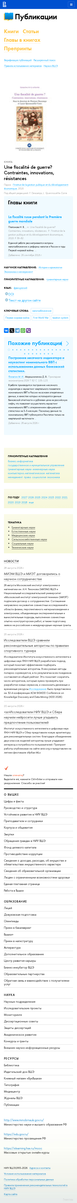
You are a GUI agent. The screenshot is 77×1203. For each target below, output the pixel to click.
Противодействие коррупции (23, 854)
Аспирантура (12, 947)
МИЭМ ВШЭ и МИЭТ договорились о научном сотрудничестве (32, 576)
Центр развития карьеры (20, 961)
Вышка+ (9, 934)
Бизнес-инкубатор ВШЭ (19, 967)
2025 (37, 497)
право (27, 477)
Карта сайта (10, 1194)
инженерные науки (44, 469)
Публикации (36, 17)
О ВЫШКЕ (11, 794)
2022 (58, 497)
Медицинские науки (23, 535)
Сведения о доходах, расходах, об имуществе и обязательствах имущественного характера (35, 862)
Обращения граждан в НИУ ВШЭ (25, 841)
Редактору (68, 1199)
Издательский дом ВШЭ (19, 1072)
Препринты (18, 48)
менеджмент (15, 477)
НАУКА (9, 995)
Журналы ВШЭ (13, 1098)
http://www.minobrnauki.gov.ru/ (24, 1120)
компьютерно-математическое (26, 473)
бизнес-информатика (20, 461)
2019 (18, 502)
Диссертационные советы (21, 1021)
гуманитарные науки (20, 469)
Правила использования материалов (23, 66)
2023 (51, 497)
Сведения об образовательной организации (32, 871)
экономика (53, 477)
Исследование (38, 689)
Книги (11, 31)
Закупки (9, 834)
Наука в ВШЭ (51, 66)
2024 (44, 497)
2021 (65, 497)
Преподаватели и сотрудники (23, 821)
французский (20, 288)
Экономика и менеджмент (18, 271)
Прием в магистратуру (18, 941)
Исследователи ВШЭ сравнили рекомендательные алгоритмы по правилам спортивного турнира (36, 645)
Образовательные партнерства (24, 974)
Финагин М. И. (16, 376)
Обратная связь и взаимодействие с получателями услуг (36, 982)
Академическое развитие (20, 1034)
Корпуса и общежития (18, 827)
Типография (11, 1085)
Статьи (31, 31)
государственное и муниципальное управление (36, 465)
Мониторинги (13, 1015)
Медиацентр (12, 1091)
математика (53, 473)
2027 (24, 497)
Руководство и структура (20, 808)
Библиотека (11, 1065)
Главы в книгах (22, 39)
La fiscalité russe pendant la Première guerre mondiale (35, 219)
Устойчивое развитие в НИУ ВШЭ (25, 814)
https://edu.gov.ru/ (16, 1134)
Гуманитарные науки (23, 527)
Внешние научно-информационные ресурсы (32, 1048)
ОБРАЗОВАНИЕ (15, 901)
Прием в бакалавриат (17, 928)
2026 (31, 497)
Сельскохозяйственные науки (29, 539)
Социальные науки (23, 543)
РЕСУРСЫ (11, 1058)
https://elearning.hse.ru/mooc (23, 1148)
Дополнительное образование (24, 954)
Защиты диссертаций (17, 1028)
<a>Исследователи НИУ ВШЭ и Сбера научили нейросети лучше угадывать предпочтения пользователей (33, 717)
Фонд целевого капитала (20, 847)
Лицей (8, 908)
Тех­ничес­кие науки (23, 547)
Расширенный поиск (44, 60)
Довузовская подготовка (20, 914)
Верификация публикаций (18, 60)
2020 (11, 502)
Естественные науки (24, 531)
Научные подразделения (19, 1001)
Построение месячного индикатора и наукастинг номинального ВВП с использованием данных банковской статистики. (36, 364)
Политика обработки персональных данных (29, 1179)
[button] (9, 350)
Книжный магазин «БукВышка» (23, 1078)
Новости (11, 561)
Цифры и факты (14, 801)
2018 (24, 502)
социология (39, 477)
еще (31, 502)
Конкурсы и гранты (16, 1041)
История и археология (50, 267)
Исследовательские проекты (22, 1008)
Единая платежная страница (22, 884)
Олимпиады (11, 921)
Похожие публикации (35, 343)
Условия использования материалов (25, 1173)
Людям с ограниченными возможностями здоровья (37, 877)
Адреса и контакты (40, 1168)
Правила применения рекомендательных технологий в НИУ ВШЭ (36, 1187)
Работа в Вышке (14, 890)
